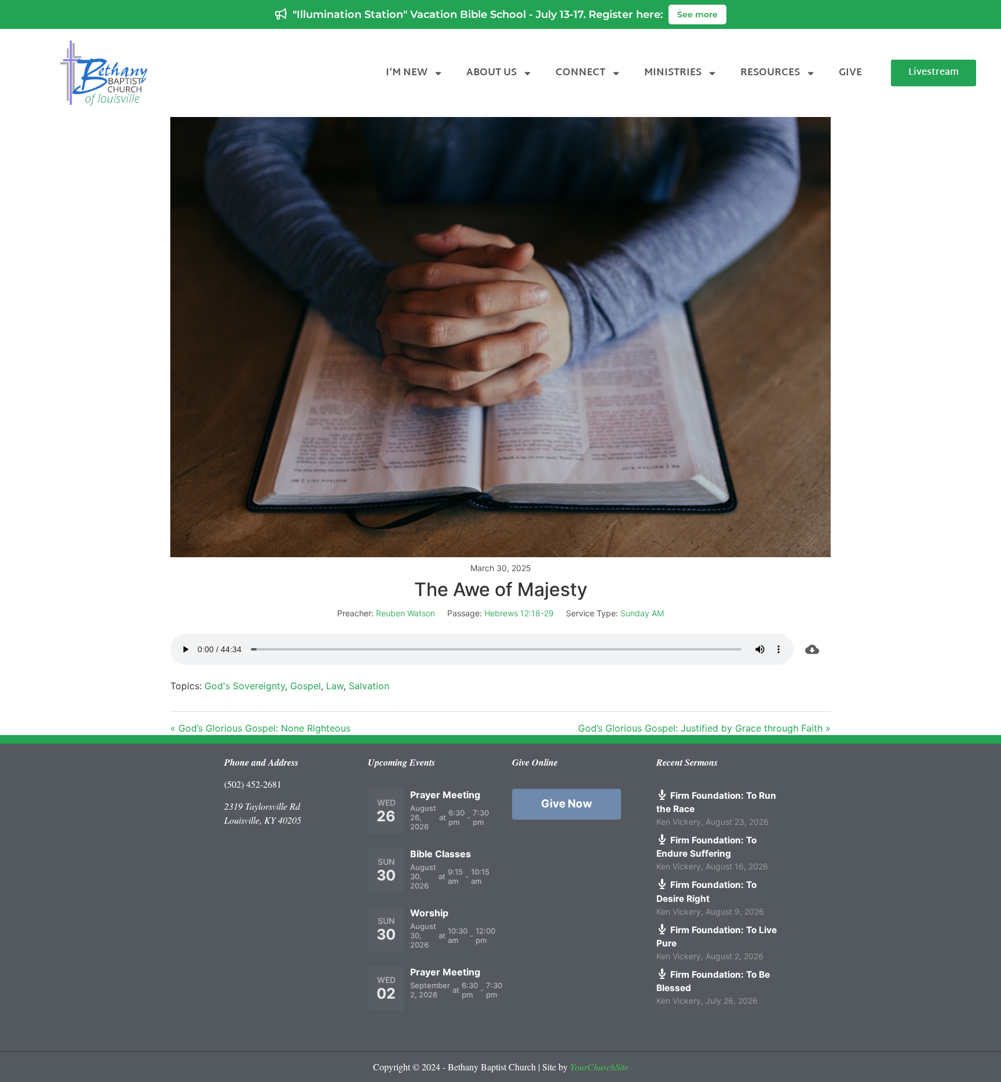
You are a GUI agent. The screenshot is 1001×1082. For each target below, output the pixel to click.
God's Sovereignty (244, 686)
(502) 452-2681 (253, 784)
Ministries (673, 73)
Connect (580, 73)
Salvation (369, 686)
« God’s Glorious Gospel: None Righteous (260, 728)
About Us (491, 73)
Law (335, 686)
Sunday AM (642, 613)
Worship (429, 913)
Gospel (305, 686)
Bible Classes (440, 854)
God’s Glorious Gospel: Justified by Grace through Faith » (704, 728)
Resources (770, 73)
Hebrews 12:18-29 (519, 613)
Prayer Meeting (445, 794)
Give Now (566, 803)
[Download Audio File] (812, 649)
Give (850, 73)
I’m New (407, 73)
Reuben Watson (405, 613)
